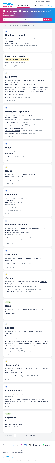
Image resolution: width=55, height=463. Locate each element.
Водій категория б (15, 35)
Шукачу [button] (7, 456)
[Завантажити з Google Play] (47, 444)
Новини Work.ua (38, 450)
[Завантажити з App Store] (36, 444)
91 (26, 435)
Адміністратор (9, 133)
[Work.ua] (8, 5)
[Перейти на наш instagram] (21, 444)
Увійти (48, 5)
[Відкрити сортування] (47, 25)
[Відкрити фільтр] (50, 25)
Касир (8, 171)
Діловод (9, 278)
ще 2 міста (27, 43)
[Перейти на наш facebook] (13, 444)
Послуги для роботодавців (11, 450)
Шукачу (48, 1)
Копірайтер (8, 97)
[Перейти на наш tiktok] (29, 444)
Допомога (6, 452)
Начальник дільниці (16, 224)
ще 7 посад (15, 230)
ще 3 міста (28, 232)
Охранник (10, 417)
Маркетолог (12, 76)
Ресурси (46, 450)
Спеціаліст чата (14, 390)
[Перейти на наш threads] (17, 444)
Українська (6, 445)
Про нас (22, 450)
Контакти (29, 450)
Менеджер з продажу (17, 111)
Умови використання (17, 452)
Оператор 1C (12, 365)
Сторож (7, 426)
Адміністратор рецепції (12, 351)
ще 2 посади (14, 82)
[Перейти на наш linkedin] (25, 444)
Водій (8, 147)
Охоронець (11, 194)
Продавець (11, 254)
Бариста (9, 327)
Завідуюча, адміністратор (12, 130)
